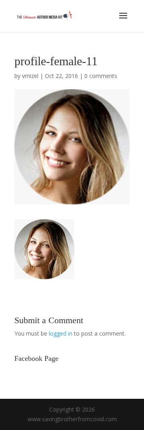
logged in (60, 333)
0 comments (100, 76)
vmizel (30, 76)
